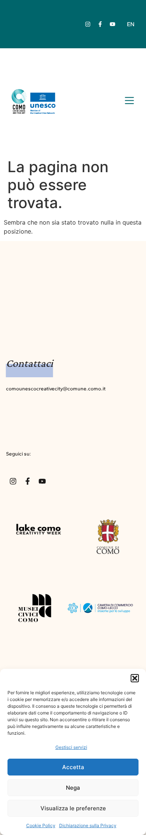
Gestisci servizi (71, 747)
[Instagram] (87, 24)
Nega (73, 787)
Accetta (73, 767)
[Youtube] (112, 24)
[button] (135, 678)
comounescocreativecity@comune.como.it (56, 388)
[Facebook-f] (100, 24)
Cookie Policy (40, 825)
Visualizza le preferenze (73, 808)
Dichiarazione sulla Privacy (87, 825)
